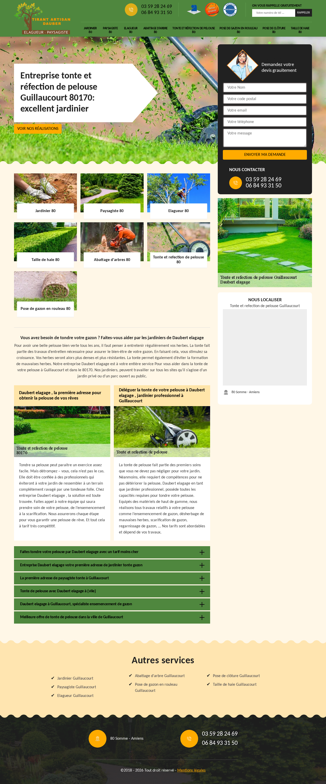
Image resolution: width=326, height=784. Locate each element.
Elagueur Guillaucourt (75, 696)
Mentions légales (191, 770)
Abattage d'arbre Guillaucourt (160, 676)
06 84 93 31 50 (156, 12)
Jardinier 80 (90, 30)
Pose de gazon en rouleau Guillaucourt (156, 688)
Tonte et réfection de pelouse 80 (193, 30)
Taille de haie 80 (300, 30)
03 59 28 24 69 (156, 6)
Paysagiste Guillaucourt (76, 687)
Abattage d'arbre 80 (155, 30)
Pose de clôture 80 (274, 30)
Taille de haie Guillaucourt (234, 685)
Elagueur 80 (131, 30)
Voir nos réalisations (37, 129)
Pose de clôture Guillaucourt (236, 676)
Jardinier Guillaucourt (75, 679)
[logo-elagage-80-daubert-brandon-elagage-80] (42, 18)
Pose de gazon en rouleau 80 (238, 30)
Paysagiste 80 (110, 30)
